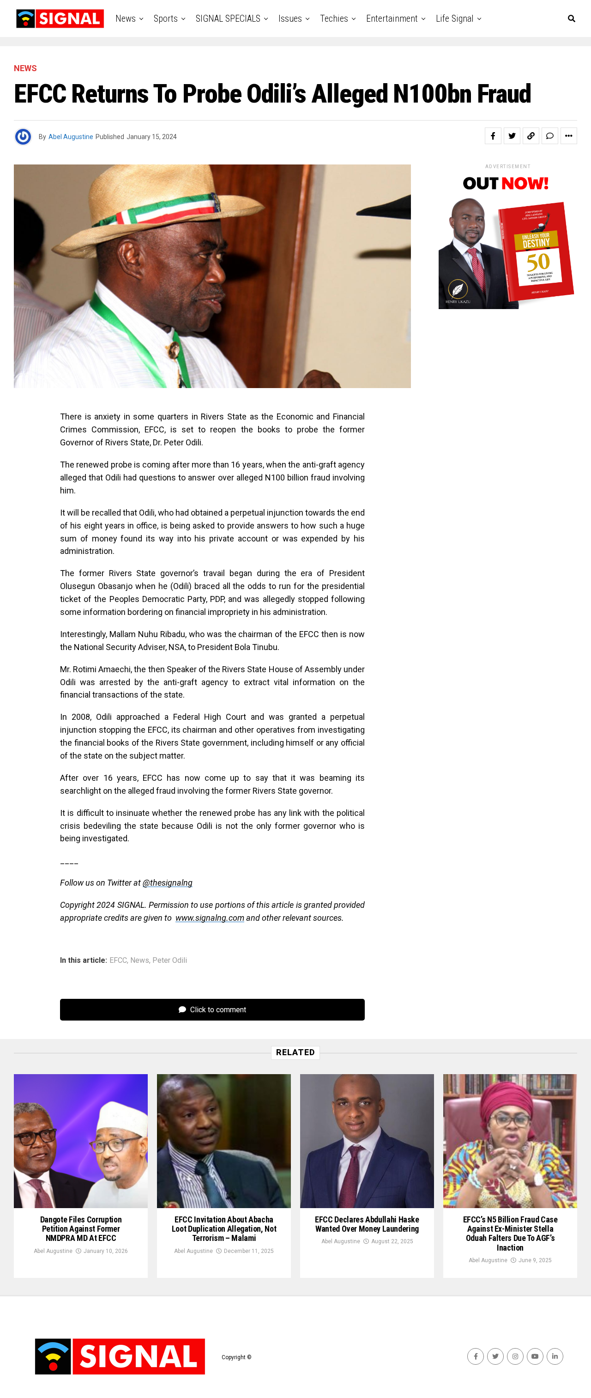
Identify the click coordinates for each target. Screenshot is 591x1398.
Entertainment (392, 18)
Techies (334, 18)
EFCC (118, 960)
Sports (166, 18)
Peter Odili (169, 960)
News (125, 18)
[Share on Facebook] (493, 136)
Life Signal (455, 18)
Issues (290, 18)
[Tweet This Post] (512, 136)
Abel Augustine (70, 136)
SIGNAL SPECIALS (228, 18)
